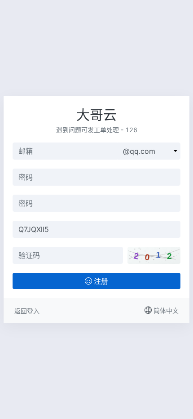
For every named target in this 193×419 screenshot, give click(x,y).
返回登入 (26, 311)
